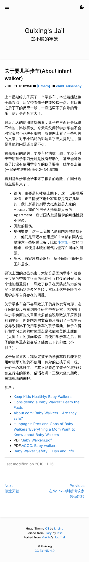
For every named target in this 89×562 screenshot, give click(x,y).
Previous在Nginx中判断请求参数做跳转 (66, 491)
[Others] (43, 86)
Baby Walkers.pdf (37, 440)
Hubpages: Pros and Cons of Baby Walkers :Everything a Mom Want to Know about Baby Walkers (44, 429)
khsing (58, 528)
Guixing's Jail (30, 7)
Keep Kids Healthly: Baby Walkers (42, 396)
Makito (46, 537)
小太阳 (63, 242)
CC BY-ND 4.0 (45, 550)
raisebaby (73, 86)
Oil (47, 528)
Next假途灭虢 (12, 488)
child (60, 86)
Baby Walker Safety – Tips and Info (44, 451)
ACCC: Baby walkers (39, 445)
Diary (48, 533)
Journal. (60, 537)
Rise (60, 533)
